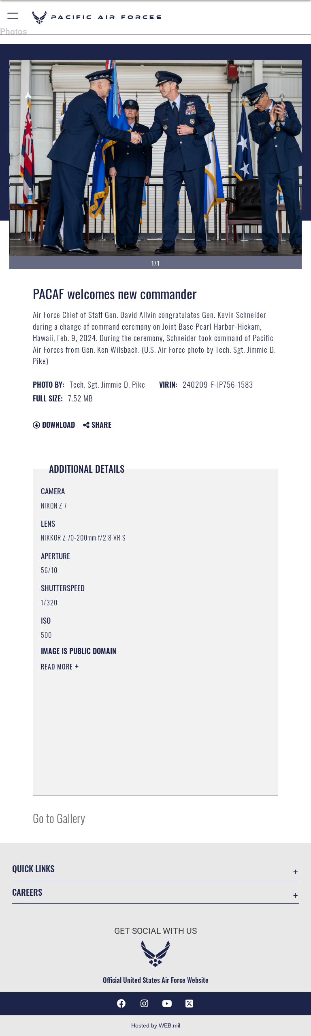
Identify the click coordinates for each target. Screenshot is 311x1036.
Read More (58, 666)
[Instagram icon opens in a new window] (144, 1003)
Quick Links (33, 868)
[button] (13, 17)
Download (57, 424)
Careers (27, 892)
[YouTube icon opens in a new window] (167, 1003)
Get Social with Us (155, 931)
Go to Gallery (59, 817)
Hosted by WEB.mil (155, 1025)
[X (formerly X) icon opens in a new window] (189, 1003)
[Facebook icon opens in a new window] (121, 1003)
